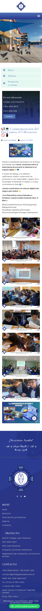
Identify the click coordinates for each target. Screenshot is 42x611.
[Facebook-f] (17, 496)
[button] (39, 16)
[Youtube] (24, 496)
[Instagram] (21, 496)
